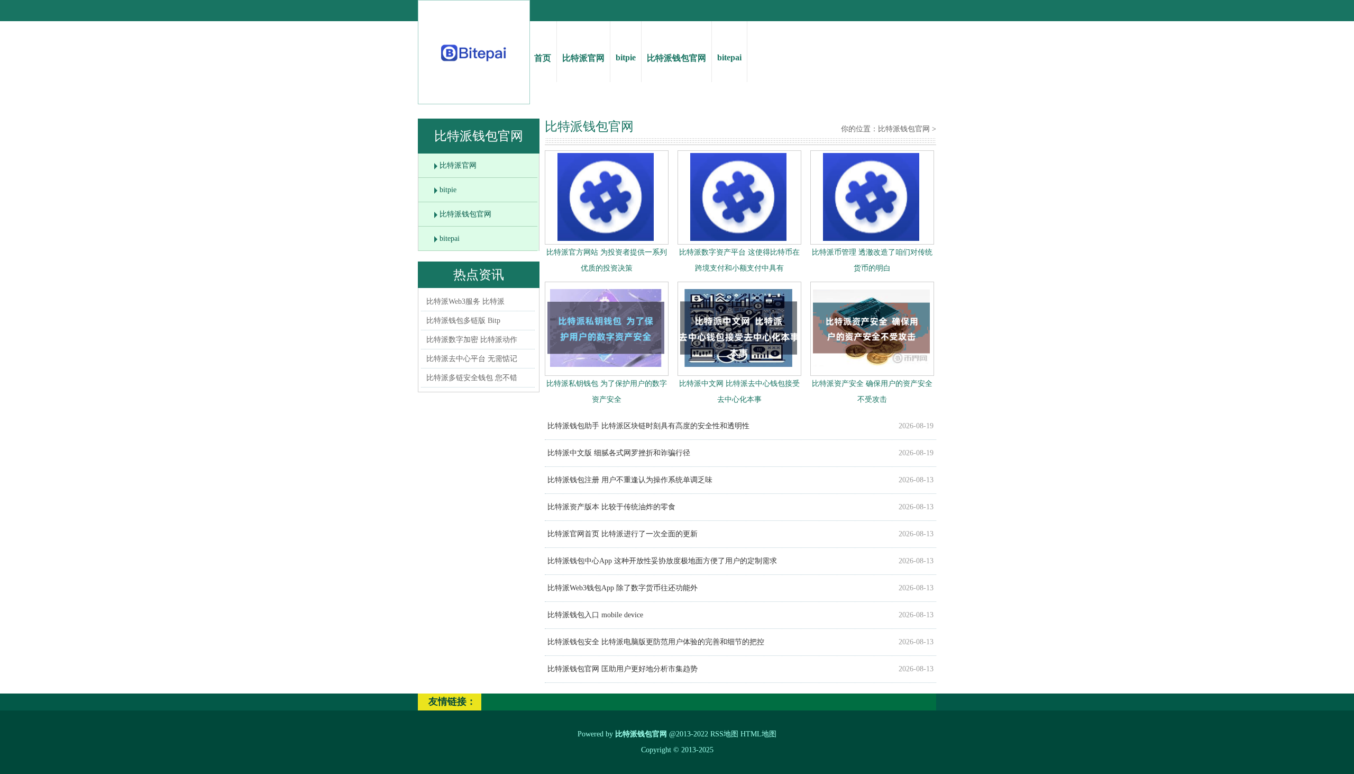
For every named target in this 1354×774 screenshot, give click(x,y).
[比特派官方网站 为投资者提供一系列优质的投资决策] (605, 238)
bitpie (626, 57)
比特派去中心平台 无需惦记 (471, 359)
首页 (542, 57)
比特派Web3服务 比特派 (465, 301)
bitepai (729, 57)
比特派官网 (583, 57)
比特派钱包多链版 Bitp (463, 321)
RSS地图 (724, 734)
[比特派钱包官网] (474, 64)
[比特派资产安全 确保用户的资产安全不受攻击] (871, 369)
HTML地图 (758, 734)
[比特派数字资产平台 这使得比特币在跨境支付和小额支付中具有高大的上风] (738, 238)
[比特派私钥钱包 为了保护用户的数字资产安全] (605, 369)
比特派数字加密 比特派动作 (471, 340)
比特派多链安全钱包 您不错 (471, 378)
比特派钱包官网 (676, 57)
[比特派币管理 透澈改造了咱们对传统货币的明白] (871, 238)
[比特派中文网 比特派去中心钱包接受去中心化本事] (738, 369)
